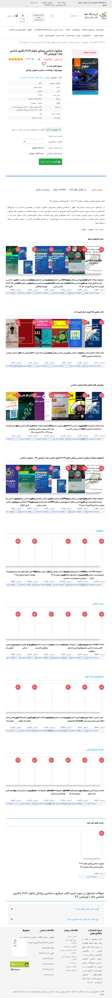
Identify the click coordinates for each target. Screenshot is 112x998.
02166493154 (48, 958)
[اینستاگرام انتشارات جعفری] (17, 970)
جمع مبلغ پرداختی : (54, 153)
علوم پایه (100, 29)
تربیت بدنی (59, 29)
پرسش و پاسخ (42, 189)
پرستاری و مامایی (88, 29)
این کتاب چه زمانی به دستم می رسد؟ (83, 919)
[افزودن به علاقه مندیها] (44, 63)
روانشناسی (70, 35)
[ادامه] (90, 982)
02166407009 (43, 953)
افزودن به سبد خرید (49, 161)
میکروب (90, 230)
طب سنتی (60, 35)
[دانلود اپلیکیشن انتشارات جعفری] (19, 964)
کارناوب (101, 994)
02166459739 (48, 969)
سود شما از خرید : (54, 147)
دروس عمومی (98, 35)
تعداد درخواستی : (55, 141)
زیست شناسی (98, 603)
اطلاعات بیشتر (59, 189)
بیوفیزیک (100, 530)
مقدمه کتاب (97, 190)
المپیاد (67, 29)
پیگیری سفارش (47, 2)
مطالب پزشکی (71, 966)
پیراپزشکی (76, 29)
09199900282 (48, 975)
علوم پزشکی (50, 35)
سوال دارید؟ (61, 2)
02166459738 (48, 964)
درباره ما (73, 963)
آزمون (30, 29)
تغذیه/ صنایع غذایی (95, 749)
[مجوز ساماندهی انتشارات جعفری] (15, 947)
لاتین (41, 35)
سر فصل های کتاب (77, 189)
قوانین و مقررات (70, 946)
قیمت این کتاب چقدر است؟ (87, 909)
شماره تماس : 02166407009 (54, 5)
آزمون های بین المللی (17, 29)
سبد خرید (33, 2)
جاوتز (83, 230)
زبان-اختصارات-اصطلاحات (43, 29)
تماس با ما (72, 936)
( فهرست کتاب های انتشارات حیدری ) (35, 77)
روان (78, 35)
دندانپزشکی (87, 35)
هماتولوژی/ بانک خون (94, 676)
